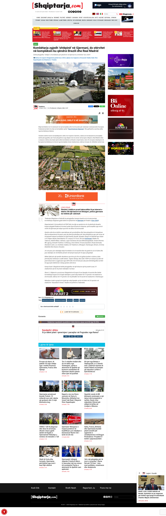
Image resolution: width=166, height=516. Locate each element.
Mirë (66, 336)
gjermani (76, 300)
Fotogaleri (100, 20)
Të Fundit (37, 20)
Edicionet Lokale (46, 17)
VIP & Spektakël (77, 20)
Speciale (55, 20)
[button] (4, 511)
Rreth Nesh (71, 488)
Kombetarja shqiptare (60, 300)
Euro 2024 (94, 220)
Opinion (113, 17)
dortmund (82, 300)
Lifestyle (69, 20)
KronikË (56, 17)
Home (38, 17)
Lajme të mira (63, 20)
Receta (84, 20)
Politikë (62, 17)
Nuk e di (79, 336)
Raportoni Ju (89, 488)
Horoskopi (90, 20)
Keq (72, 336)
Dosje (95, 20)
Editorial (107, 17)
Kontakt (52, 488)
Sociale (43, 20)
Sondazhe (76, 23)
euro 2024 (69, 300)
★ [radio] (61, 306)
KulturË (101, 17)
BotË (96, 17)
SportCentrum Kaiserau (76, 129)
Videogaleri (107, 20)
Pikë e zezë (114, 20)
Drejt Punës (49, 20)
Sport (81, 17)
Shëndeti (69, 17)
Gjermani (80, 220)
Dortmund (88, 238)
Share (91, 106)
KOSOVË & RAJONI (88, 17)
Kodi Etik (35, 488)
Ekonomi (75, 17)
